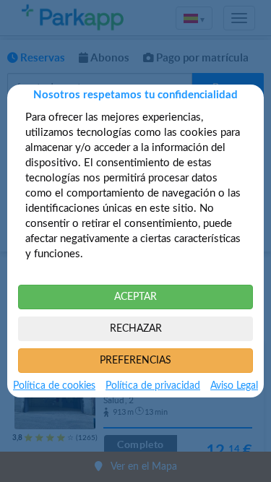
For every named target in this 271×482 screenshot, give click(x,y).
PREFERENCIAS (135, 361)
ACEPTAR (135, 297)
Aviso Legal (234, 386)
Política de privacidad (153, 386)
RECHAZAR (136, 329)
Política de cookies (54, 386)
